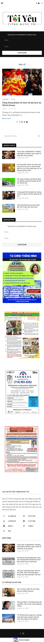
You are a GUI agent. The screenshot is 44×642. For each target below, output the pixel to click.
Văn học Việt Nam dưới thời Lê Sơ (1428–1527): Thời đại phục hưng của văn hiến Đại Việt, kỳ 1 (29, 572)
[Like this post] (17, 122)
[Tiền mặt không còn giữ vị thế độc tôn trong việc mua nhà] (8, 208)
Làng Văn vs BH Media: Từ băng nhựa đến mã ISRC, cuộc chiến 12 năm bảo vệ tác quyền (29, 153)
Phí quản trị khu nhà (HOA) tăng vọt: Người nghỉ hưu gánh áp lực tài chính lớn (29, 181)
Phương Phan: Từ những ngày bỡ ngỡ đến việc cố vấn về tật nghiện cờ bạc (29, 604)
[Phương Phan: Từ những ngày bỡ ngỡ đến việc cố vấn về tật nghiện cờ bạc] (8, 605)
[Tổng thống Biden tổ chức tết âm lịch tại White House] (22, 82)
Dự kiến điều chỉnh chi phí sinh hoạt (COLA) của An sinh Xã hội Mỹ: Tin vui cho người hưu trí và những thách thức (29, 167)
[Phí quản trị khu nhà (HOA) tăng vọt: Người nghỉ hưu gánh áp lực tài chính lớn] (8, 182)
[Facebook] (36, 3)
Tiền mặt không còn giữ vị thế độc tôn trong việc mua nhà (28, 206)
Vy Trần (4, 108)
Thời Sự (13, 99)
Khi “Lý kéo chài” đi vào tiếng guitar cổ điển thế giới (28, 590)
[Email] (38, 3)
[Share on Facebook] (19, 122)
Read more (6, 118)
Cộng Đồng (5, 99)
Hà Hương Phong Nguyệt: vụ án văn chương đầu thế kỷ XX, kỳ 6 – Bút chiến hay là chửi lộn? (29, 559)
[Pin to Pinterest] (24, 122)
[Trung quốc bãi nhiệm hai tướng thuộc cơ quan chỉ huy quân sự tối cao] (8, 195)
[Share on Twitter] (22, 122)
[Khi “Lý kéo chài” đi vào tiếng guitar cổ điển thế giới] (8, 592)
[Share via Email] (27, 122)
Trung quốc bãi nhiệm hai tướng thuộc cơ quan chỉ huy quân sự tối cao (29, 194)
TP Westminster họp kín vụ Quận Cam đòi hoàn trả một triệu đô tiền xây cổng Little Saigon (29, 617)
